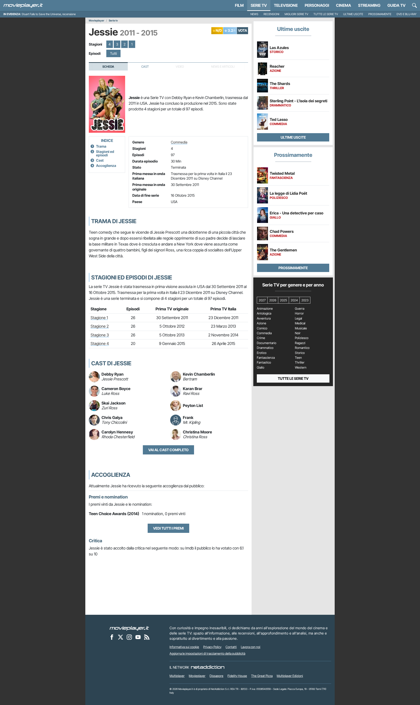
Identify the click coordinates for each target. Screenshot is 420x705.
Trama (101, 146)
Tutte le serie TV (325, 14)
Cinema (343, 5)
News (254, 14)
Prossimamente (379, 14)
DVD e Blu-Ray (406, 14)
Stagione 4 (100, 343)
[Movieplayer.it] (23, 5)
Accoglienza (106, 165)
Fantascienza (266, 357)
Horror (299, 313)
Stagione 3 (100, 335)
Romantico (302, 347)
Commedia (179, 142)
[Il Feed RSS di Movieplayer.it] (146, 637)
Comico (262, 328)
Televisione (286, 5)
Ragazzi (300, 343)
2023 (304, 300)
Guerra (299, 308)
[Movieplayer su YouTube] (138, 637)
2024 (294, 300)
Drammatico (265, 347)
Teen (298, 357)
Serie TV (259, 5)
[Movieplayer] (129, 628)
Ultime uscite (353, 14)
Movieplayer (96, 20)
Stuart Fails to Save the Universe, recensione (49, 14)
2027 (262, 300)
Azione (261, 323)
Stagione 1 (99, 317)
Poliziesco (301, 337)
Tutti (113, 53)
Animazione (265, 308)
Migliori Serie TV (296, 14)
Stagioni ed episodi (105, 153)
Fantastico (264, 362)
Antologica (264, 313)
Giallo (260, 367)
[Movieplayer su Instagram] (129, 637)
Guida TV (396, 5)
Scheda (108, 66)
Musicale (301, 328)
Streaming (369, 5)
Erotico (261, 352)
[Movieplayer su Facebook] (111, 637)
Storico (300, 352)
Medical (300, 323)
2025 (283, 300)
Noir (298, 333)
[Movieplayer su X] (120, 637)
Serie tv (113, 20)
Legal (298, 318)
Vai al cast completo (168, 450)
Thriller (299, 362)
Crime (261, 337)
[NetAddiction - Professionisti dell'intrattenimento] (207, 667)
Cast (145, 66)
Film (239, 5)
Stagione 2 (100, 326)
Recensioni (271, 14)
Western (300, 367)
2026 (272, 300)
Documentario (266, 343)
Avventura (264, 318)
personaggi (317, 5)
